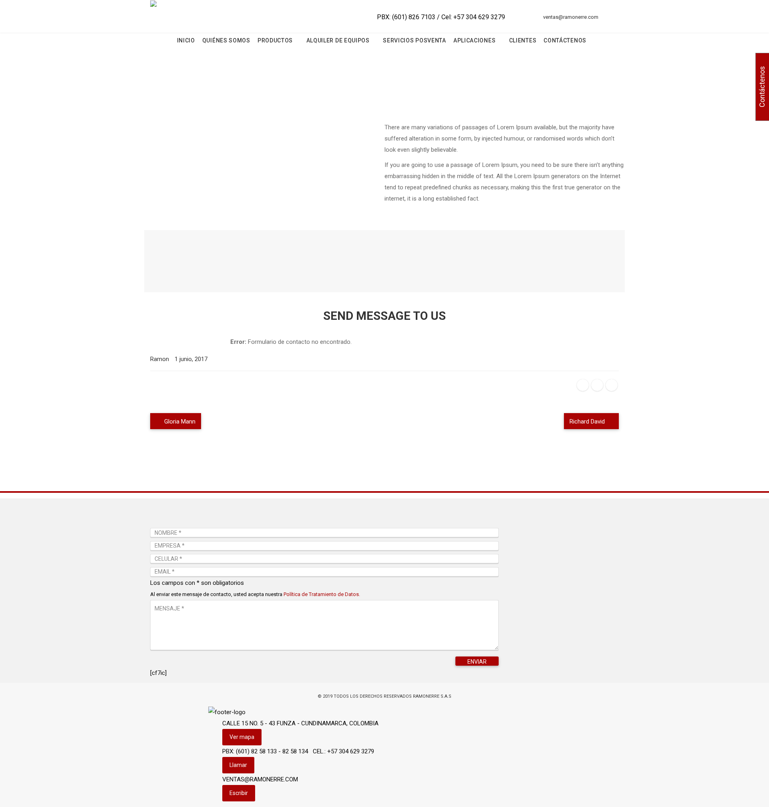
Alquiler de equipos (338, 40)
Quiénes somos (226, 40)
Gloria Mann (179, 421)
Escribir (238, 793)
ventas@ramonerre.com (570, 17)
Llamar (238, 765)
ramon (159, 359)
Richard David (588, 421)
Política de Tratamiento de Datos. (322, 594)
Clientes (523, 40)
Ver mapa (241, 737)
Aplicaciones (475, 40)
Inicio (186, 40)
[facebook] (583, 385)
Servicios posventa (414, 40)
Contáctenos (565, 40)
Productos (276, 40)
